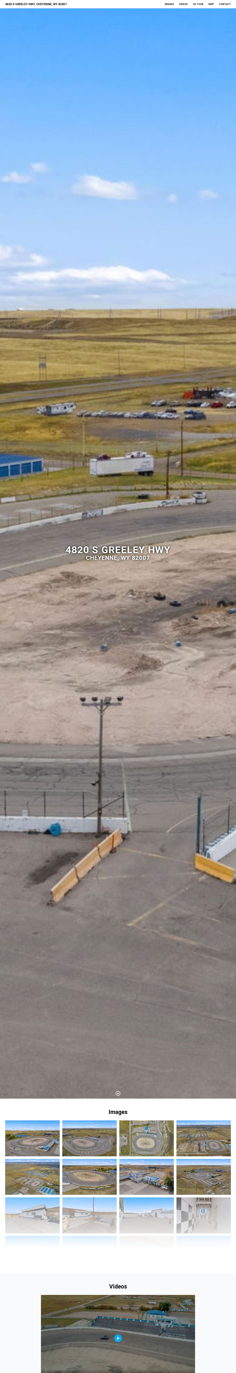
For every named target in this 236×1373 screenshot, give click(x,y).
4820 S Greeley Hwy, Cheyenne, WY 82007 (36, 4)
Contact (225, 4)
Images (169, 4)
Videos (183, 4)
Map (211, 4)
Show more (118, 1259)
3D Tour (198, 4)
